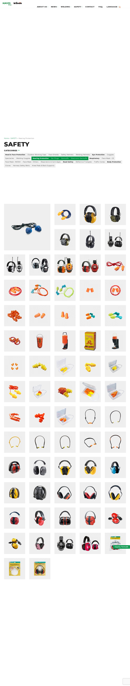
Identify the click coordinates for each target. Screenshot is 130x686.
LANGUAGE (112, 7)
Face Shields (54, 155)
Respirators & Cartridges (51, 162)
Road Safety (68, 162)
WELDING (65, 7)
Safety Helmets (67, 155)
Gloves (8, 166)
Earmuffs (65, 158)
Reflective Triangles (84, 162)
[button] (120, 7)
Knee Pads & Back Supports (43, 166)
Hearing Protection (41, 158)
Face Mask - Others (30, 162)
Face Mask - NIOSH (13, 162)
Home (6, 138)
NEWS (54, 7)
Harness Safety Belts (21, 166)
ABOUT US (42, 7)
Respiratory (94, 158)
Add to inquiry (12, 205)
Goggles (110, 155)
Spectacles (9, 158)
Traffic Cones (99, 162)
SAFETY (77, 7)
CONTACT (89, 7)
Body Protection (114, 162)
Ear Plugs (55, 158)
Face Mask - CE (108, 158)
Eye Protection (98, 155)
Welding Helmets (83, 155)
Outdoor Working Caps (37, 155)
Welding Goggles (23, 158)
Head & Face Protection (15, 155)
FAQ (101, 7)
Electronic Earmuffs (79, 158)
